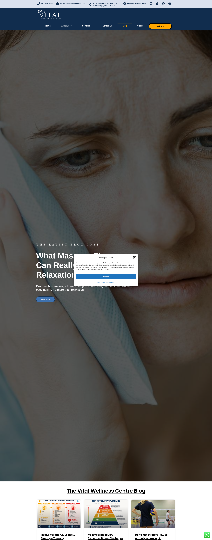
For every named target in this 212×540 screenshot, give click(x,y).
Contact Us (107, 26)
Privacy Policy (110, 282)
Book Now (160, 26)
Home (48, 26)
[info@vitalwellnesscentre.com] (57, 3)
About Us (65, 26)
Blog (125, 26)
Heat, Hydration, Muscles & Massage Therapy (58, 536)
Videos (140, 26)
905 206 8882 (47, 3)
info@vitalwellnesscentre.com (72, 3)
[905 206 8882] (38, 3)
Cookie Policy (100, 282)
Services (86, 26)
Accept (106, 276)
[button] (134, 257)
